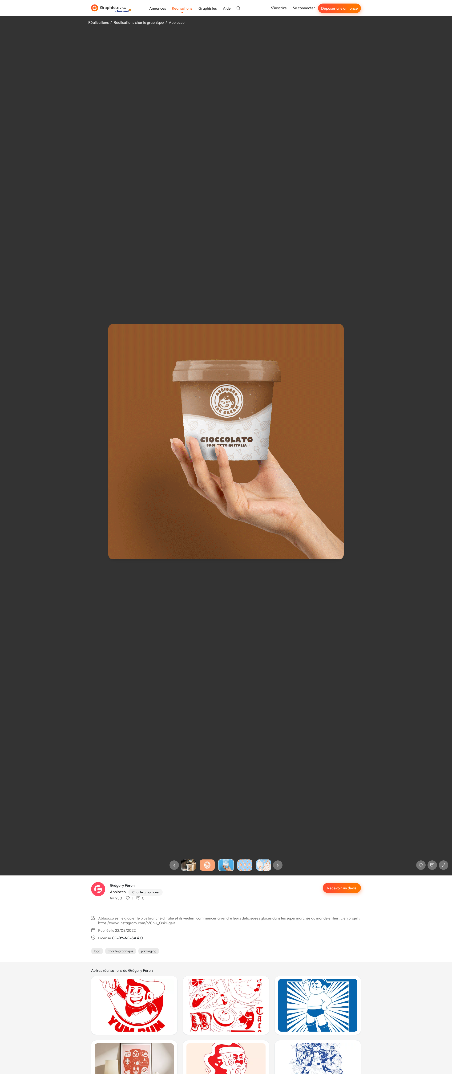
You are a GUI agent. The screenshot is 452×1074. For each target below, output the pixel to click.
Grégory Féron (122, 885)
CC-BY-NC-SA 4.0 (127, 938)
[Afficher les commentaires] (432, 865)
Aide (227, 8)
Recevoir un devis (341, 888)
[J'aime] (421, 865)
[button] (174, 865)
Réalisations (182, 8)
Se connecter (304, 7)
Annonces (157, 8)
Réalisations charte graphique (139, 22)
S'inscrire (279, 7)
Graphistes (207, 8)
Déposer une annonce (339, 8)
